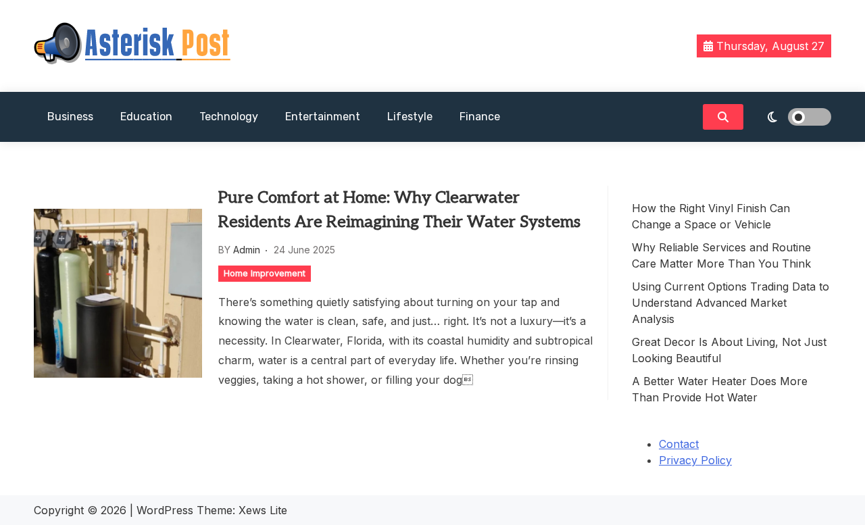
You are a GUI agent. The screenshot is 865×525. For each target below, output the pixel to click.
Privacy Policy (695, 460)
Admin (246, 249)
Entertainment (322, 116)
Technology (228, 116)
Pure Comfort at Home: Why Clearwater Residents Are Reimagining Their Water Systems (399, 210)
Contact (679, 444)
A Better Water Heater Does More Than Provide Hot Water (720, 389)
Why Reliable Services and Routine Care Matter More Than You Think (721, 255)
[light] (790, 116)
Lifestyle (409, 116)
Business (70, 116)
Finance (480, 116)
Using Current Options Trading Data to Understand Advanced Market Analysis (730, 303)
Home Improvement (264, 273)
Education (146, 116)
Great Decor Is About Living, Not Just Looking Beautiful (729, 350)
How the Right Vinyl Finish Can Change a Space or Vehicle (711, 216)
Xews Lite (263, 510)
